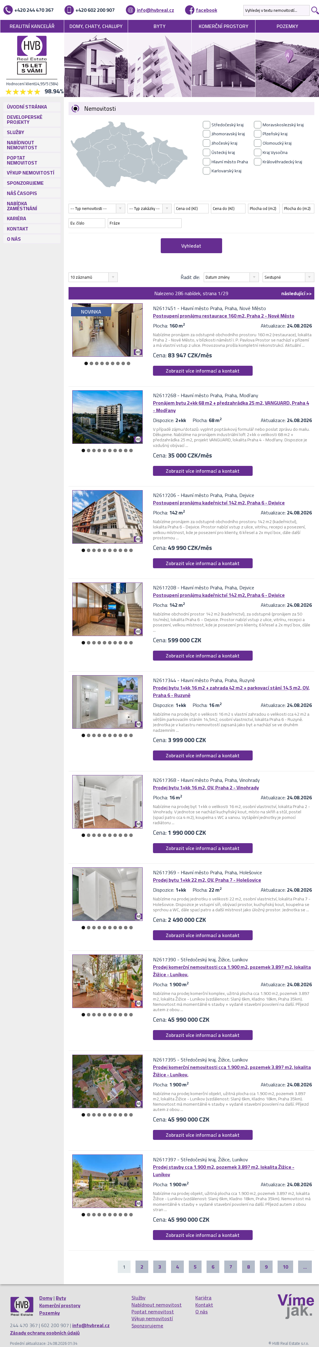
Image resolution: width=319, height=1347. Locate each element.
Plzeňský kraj (275, 133)
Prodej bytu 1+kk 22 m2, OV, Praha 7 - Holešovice (207, 880)
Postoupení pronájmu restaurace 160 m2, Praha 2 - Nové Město (223, 315)
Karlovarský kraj (226, 170)
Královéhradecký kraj (282, 161)
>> (296, 293)
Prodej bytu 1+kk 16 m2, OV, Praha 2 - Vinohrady (206, 787)
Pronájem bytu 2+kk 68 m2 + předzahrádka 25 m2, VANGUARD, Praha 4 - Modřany (231, 406)
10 (131, 450)
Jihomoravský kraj (228, 133)
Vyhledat (191, 245)
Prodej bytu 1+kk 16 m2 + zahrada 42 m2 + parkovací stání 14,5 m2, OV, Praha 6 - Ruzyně (231, 691)
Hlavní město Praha (230, 161)
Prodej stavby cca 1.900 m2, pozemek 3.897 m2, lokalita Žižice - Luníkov (223, 1170)
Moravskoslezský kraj (283, 124)
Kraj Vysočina (275, 152)
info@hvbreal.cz (155, 10)
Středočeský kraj (228, 124)
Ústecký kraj (223, 152)
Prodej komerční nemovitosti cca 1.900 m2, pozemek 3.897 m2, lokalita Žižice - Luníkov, (232, 970)
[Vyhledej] (314, 10)
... (305, 1266)
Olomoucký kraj (277, 143)
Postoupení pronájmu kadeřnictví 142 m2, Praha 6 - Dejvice (219, 502)
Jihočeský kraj (224, 143)
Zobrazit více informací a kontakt (203, 370)
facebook (206, 10)
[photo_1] (107, 330)
